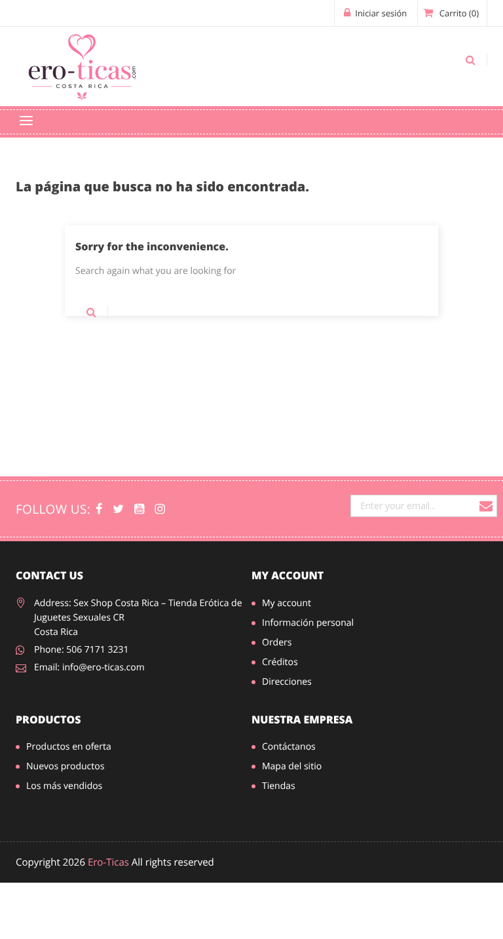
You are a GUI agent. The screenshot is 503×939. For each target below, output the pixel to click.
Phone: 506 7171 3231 (81, 649)
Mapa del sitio (292, 766)
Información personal (308, 623)
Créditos (280, 662)
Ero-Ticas (108, 862)
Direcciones (287, 682)
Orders (276, 642)
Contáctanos (289, 746)
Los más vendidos (64, 786)
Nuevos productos (65, 766)
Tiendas (278, 786)
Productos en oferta (68, 746)
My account (288, 575)
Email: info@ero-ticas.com (89, 667)
